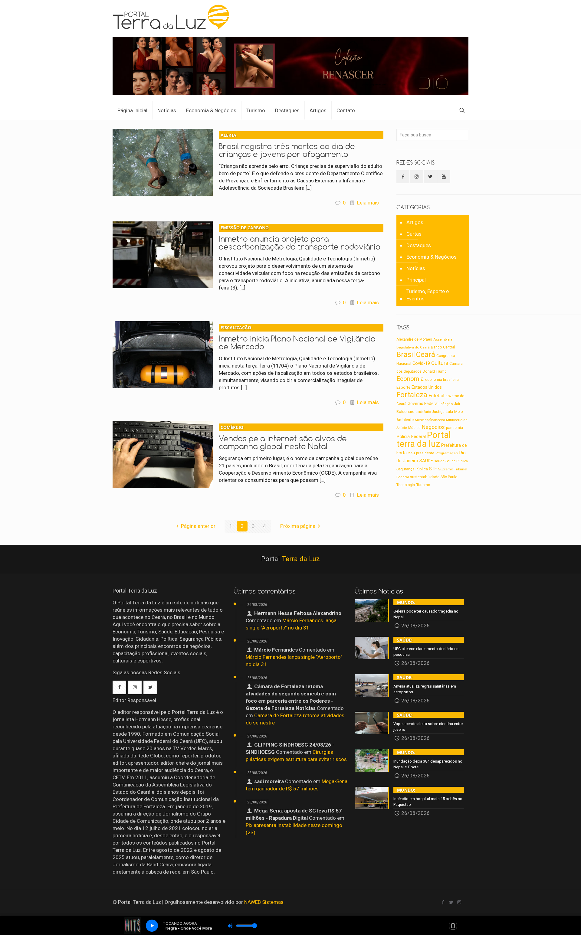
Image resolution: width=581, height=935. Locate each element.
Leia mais (368, 203)
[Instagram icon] (459, 902)
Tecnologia (405, 485)
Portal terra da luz (423, 439)
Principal (416, 280)
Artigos (414, 222)
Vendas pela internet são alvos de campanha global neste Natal (283, 437)
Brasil (405, 354)
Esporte (403, 387)
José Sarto (423, 412)
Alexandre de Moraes (414, 339)
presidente (425, 453)
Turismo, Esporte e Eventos (427, 295)
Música (414, 428)
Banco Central (443, 347)
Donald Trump (435, 371)
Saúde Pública (456, 461)
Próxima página (297, 526)
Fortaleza (411, 394)
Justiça (438, 412)
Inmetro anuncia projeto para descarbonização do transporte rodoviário (299, 238)
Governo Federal (423, 403)
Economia (410, 378)
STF (433, 469)
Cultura (439, 363)
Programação (446, 453)
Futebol (436, 395)
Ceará (425, 354)
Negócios (433, 427)
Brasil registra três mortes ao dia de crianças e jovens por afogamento (287, 145)
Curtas (414, 234)
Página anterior (198, 526)
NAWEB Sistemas (264, 902)
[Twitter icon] (451, 902)
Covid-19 (421, 363)
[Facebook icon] (443, 902)
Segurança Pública (412, 469)
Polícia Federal (411, 436)
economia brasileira (442, 380)
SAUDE (426, 460)
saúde (439, 461)
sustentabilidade (424, 477)
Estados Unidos (427, 387)
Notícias (415, 268)
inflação (446, 404)
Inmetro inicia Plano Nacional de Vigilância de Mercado (297, 338)
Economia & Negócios (431, 257)
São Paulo (449, 477)
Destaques (418, 245)
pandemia (454, 428)
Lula (449, 411)
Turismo (423, 484)
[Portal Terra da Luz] (174, 17)
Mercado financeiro (430, 420)
